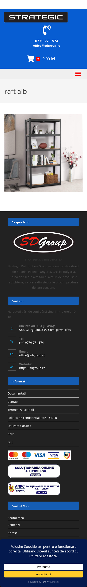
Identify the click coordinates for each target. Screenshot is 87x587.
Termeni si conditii (21, 410)
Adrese (13, 533)
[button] (78, 74)
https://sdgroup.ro (32, 368)
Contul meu (16, 518)
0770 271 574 (46, 41)
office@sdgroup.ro (46, 45)
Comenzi (14, 525)
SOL (10, 442)
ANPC (11, 434)
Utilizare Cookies (19, 426)
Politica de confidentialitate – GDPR (32, 418)
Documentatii (17, 393)
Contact (13, 402)
